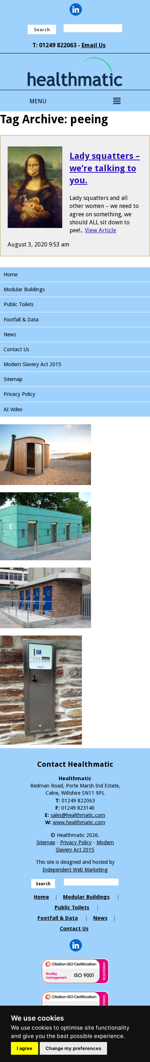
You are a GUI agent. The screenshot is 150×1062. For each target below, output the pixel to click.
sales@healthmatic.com (78, 815)
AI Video (13, 409)
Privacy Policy (19, 394)
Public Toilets (18, 304)
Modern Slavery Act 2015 (32, 364)
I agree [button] (24, 1048)
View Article (100, 230)
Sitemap (13, 379)
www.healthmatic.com (79, 822)
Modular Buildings (24, 289)
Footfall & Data (21, 319)
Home (10, 274)
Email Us (94, 45)
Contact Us (16, 349)
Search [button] (42, 29)
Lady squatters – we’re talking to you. (105, 168)
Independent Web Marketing (75, 870)
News (10, 334)
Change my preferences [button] (73, 1048)
